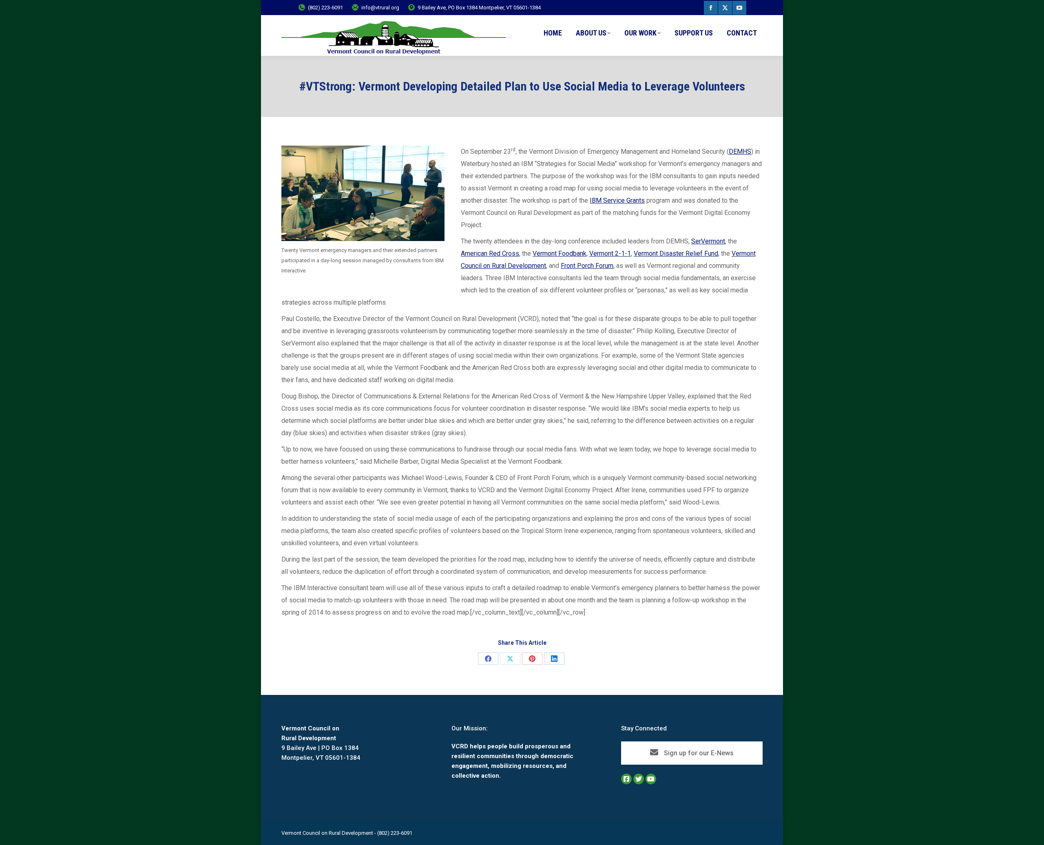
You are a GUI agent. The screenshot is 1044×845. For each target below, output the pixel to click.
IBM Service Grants (617, 200)
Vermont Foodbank (559, 253)
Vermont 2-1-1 (610, 253)
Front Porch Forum (587, 266)
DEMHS (740, 151)
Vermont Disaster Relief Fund (676, 253)
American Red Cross (490, 253)
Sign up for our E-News (698, 753)
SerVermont (708, 241)
